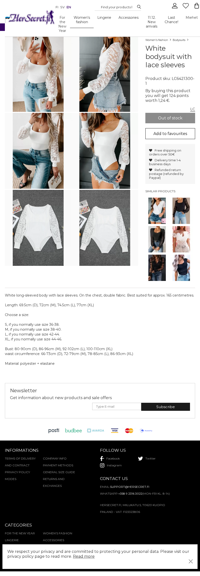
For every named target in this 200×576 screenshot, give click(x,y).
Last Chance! (171, 19)
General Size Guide (59, 472)
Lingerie (104, 17)
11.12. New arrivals (151, 22)
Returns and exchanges (54, 482)
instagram (114, 465)
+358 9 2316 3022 (130, 493)
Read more (84, 556)
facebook (113, 458)
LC (192, 109)
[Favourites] (186, 8)
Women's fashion (82, 19)
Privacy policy (17, 472)
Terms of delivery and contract (20, 462)
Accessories (129, 17)
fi (57, 7)
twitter (150, 458)
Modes (10, 479)
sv (62, 7)
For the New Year (62, 24)
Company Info (55, 458)
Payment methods (58, 465)
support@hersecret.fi (129, 487)
